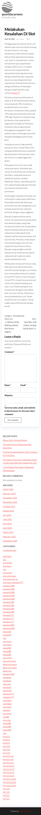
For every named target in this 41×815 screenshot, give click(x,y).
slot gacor (7, 556)
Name (8, 385)
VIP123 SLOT (8, 766)
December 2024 (10, 541)
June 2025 (7, 519)
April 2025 (7, 528)
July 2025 (7, 515)
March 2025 (8, 532)
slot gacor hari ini (10, 579)
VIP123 (6, 795)
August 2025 (8, 511)
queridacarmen (12, 14)
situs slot (7, 684)
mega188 (7, 723)
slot (4, 559)
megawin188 (8, 674)
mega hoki (7, 690)
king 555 (6, 746)
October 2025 (9, 506)
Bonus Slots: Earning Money (15, 440)
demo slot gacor (10, 664)
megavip (6, 710)
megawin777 (8, 615)
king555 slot (8, 756)
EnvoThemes (25, 811)
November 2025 (10, 502)
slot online (7, 563)
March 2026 (8, 489)
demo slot (7, 671)
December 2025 (10, 498)
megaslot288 (8, 585)
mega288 (7, 648)
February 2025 (9, 536)
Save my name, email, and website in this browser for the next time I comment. (20, 411)
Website (9, 395)
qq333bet (7, 700)
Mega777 (15, 93)
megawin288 (8, 602)
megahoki (7, 677)
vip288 (6, 717)
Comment (10, 352)
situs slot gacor (9, 576)
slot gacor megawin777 (13, 582)
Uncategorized (18, 316)
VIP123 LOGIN (9, 779)
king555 (6, 736)
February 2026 (9, 493)
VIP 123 (6, 789)
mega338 (7, 631)
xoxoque (21, 39)
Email (23, 385)
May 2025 (7, 523)
